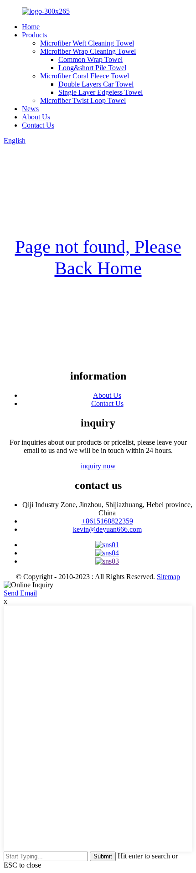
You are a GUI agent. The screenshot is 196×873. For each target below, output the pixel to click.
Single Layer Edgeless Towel (100, 92)
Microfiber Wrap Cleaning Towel (88, 51)
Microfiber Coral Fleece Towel (84, 76)
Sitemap (168, 576)
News (30, 109)
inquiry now (98, 466)
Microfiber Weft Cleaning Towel (87, 43)
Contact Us (38, 125)
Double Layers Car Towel (96, 84)
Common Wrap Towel (90, 59)
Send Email (20, 593)
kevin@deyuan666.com (107, 529)
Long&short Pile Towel (92, 68)
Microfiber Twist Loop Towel (83, 100)
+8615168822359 (107, 521)
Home (31, 27)
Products (34, 35)
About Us (36, 117)
